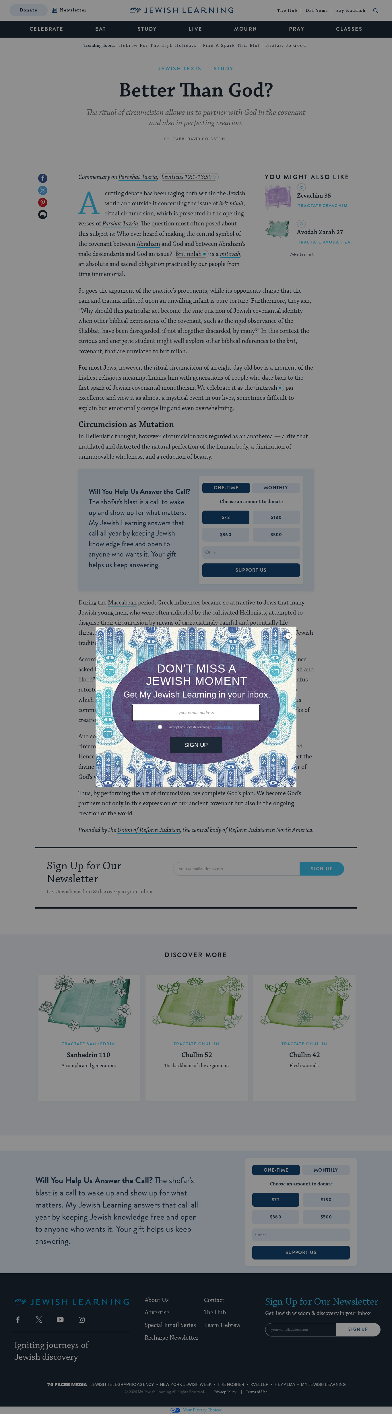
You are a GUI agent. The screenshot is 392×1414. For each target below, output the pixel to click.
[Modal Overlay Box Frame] (196, 707)
